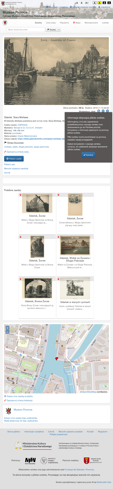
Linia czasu (51, 22)
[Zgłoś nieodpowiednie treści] (98, 111)
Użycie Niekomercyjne (27, 136)
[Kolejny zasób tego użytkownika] (107, 111)
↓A (76, 2)
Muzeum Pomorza (23, 409)
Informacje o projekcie (58, 7)
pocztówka (17, 133)
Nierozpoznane (91, 22)
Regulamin (102, 431)
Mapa (77, 22)
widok (15, 146)
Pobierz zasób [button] (14, 158)
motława (8, 146)
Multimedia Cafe (104, 482)
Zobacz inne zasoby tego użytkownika (20, 418)
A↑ (87, 2)
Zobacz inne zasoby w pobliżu (19, 396)
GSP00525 (22, 124)
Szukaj (52, 29)
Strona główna (13, 431)
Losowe (105, 22)
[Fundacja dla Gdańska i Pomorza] (5, 22)
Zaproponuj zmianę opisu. (17, 151)
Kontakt (90, 431)
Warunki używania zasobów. (16, 168)
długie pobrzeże (26, 146)
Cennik (7, 172)
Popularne (64, 22)
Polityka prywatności (58, 434)
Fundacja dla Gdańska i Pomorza (79, 469)
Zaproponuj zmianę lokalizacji (19, 400)
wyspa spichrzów (41, 146)
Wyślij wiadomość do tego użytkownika (21, 420)
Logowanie (105, 7)
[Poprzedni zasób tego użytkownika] (103, 111)
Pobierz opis (9, 164)
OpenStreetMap (89, 391)
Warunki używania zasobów (84, 7)
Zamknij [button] (89, 154)
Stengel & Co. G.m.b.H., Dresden (28, 127)
